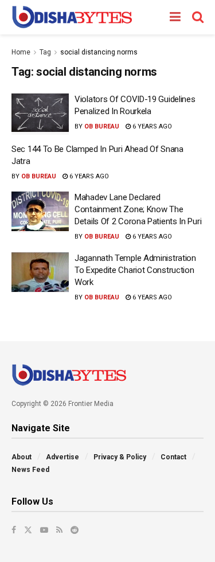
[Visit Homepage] (71, 17)
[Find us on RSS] (59, 530)
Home (20, 52)
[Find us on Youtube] (44, 530)
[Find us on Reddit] (75, 530)
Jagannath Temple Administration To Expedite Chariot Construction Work (135, 270)
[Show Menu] (175, 17)
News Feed (30, 470)
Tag (45, 52)
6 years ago (151, 126)
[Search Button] (198, 17)
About (21, 457)
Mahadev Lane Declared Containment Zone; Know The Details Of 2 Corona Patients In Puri (138, 209)
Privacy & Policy (119, 457)
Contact (173, 457)
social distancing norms (99, 52)
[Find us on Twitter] (28, 530)
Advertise (62, 457)
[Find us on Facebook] (13, 530)
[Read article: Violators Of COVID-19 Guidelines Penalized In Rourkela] (40, 114)
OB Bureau (101, 126)
